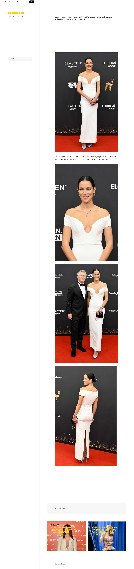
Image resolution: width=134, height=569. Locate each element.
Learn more (25, 2)
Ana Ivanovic (61, 508)
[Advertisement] (19, 39)
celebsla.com (16, 12)
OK (32, 2)
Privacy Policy (60, 564)
